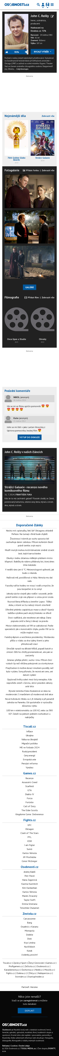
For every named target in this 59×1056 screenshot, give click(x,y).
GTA (29, 790)
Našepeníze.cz (45, 973)
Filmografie (12, 297)
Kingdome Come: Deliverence (29, 814)
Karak (29, 950)
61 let (37, 37)
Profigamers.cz (16, 966)
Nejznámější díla (15, 116)
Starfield (29, 786)
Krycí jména (29, 942)
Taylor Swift (30, 899)
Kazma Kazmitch (29, 883)
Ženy (30, 962)
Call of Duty (29, 806)
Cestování (39, 962)
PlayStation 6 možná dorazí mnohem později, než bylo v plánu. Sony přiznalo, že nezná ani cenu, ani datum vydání (29, 671)
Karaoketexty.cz (12, 969)
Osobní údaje (24, 1046)
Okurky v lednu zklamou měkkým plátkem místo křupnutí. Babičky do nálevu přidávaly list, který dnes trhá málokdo (29, 561)
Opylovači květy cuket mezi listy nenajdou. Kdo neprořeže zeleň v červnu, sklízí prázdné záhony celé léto (29, 683)
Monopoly (29, 930)
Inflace (29, 731)
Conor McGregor (29, 861)
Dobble (29, 934)
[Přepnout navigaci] (43, 4)
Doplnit (29, 1010)
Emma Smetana (29, 903)
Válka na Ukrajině (29, 739)
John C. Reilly (40, 16)
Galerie (29, 287)
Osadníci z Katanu (29, 926)
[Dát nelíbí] (23, 52)
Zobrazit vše (48, 116)
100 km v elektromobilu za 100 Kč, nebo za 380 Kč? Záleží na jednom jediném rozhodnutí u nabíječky (29, 714)
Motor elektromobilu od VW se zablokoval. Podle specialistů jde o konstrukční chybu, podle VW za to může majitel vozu (29, 629)
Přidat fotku (32, 170)
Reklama (5, 1046)
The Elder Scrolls (29, 810)
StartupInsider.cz (36, 976)
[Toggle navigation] (52, 4)
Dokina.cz (21, 973)
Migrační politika (30, 743)
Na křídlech (29, 946)
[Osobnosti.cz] (17, 4)
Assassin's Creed (29, 782)
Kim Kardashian (29, 887)
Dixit (29, 938)
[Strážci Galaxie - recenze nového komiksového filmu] (29, 470)
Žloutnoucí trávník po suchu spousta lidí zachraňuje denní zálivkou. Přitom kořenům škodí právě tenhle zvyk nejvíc (29, 542)
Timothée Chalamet (29, 907)
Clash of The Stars (29, 833)
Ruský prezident (29, 751)
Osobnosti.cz (29, 867)
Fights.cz (29, 820)
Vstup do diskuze (29, 437)
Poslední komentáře (17, 391)
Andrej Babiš (29, 871)
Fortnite (29, 802)
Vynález (29, 767)
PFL (29, 837)
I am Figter (29, 845)
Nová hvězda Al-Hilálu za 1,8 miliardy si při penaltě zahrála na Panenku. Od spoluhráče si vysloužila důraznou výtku (29, 702)
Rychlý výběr (41, 51)
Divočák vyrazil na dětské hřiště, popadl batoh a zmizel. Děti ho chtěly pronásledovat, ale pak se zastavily (29, 652)
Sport (24, 962)
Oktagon (29, 829)
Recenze (29, 778)
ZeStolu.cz (30, 966)
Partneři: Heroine (29, 987)
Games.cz (29, 773)
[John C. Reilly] (16, 31)
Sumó (29, 849)
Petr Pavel (29, 875)
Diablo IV (29, 794)
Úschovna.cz (27, 969)
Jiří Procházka (29, 857)
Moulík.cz (49, 969)
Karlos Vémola (29, 853)
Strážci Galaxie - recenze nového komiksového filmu (26, 489)
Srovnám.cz (20, 976)
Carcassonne (29, 918)
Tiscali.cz (29, 726)
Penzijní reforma (29, 763)
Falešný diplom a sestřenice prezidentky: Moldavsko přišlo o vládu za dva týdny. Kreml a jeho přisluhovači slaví (29, 640)
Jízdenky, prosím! (29, 954)
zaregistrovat (30, 1000)
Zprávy (16, 962)
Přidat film (33, 297)
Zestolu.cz (29, 914)
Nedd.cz (39, 969)
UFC (29, 825)
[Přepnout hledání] (38, 4)
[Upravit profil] (52, 16)
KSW (29, 841)
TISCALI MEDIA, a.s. (28, 1048)
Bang (29, 922)
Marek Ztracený (29, 895)
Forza (29, 798)
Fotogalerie (12, 170)
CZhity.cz (31, 973)
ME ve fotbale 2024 (29, 747)
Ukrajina (29, 735)
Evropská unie (29, 759)
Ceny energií (29, 755)
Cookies (14, 1046)
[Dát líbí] (9, 52)
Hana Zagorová (29, 879)
